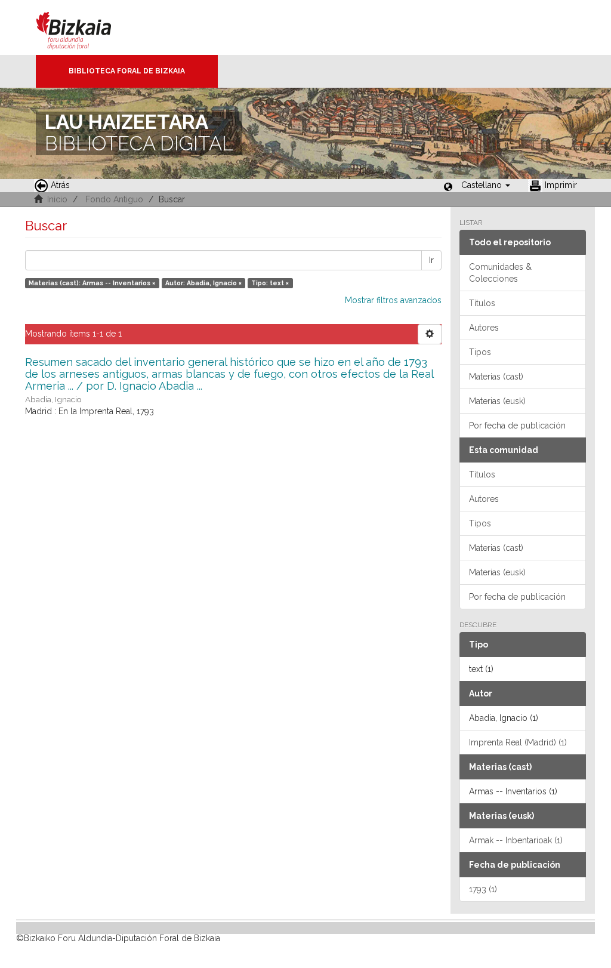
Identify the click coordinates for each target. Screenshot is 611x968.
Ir (431, 260)
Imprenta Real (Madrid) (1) (518, 742)
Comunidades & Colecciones (500, 272)
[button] (485, 185)
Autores (484, 327)
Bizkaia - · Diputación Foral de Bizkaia (86, 27)
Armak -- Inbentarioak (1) (516, 840)
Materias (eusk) (497, 401)
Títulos (482, 303)
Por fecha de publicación (517, 425)
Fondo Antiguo (114, 199)
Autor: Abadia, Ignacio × (203, 282)
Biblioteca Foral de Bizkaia (127, 71)
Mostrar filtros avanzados (393, 300)
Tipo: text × (270, 282)
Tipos (480, 352)
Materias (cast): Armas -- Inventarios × (92, 282)
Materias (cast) (496, 376)
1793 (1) (483, 889)
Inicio (57, 199)
